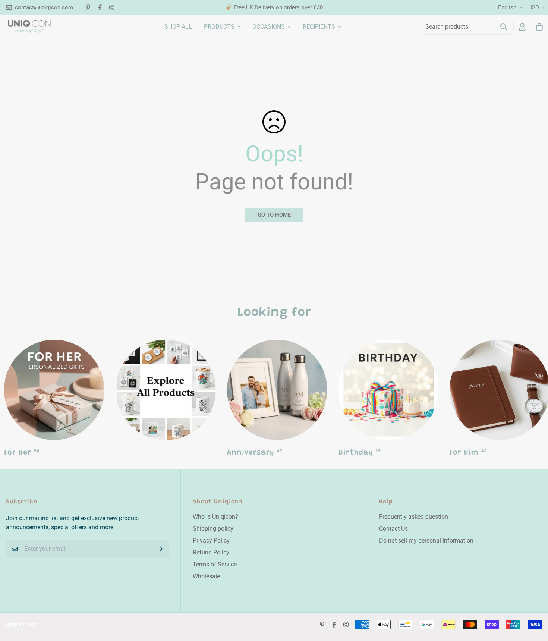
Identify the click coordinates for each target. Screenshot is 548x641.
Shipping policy (213, 528)
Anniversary (255, 452)
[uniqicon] (29, 26)
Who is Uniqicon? (215, 516)
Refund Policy (211, 552)
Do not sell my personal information (426, 540)
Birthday (359, 452)
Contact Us (393, 528)
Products (219, 26)
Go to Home (274, 214)
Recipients (319, 26)
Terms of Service (215, 564)
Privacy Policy (211, 540)
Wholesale (206, 576)
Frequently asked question (413, 516)
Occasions (268, 26)
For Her (22, 452)
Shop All (178, 26)
